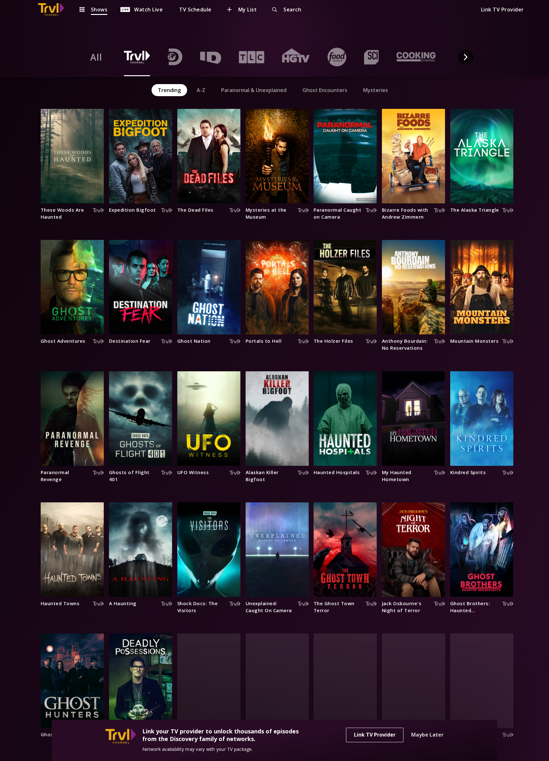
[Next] (465, 57)
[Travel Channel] (54, 9)
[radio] (96, 57)
